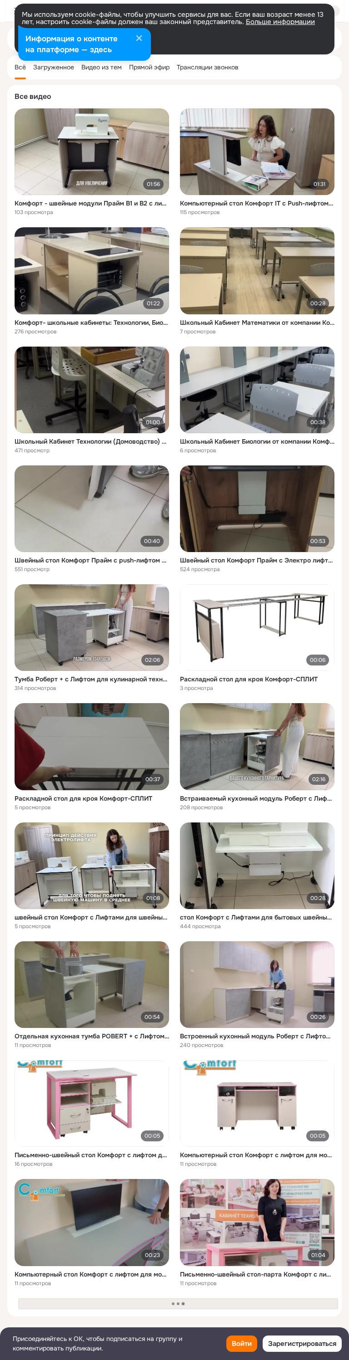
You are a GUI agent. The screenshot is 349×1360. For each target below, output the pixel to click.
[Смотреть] (92, 151)
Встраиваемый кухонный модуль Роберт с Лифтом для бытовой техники (257, 798)
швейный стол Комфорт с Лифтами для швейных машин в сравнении (92, 917)
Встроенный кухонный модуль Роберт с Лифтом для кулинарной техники (257, 1036)
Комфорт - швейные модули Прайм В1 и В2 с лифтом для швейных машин (92, 203)
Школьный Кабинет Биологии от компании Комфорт (257, 441)
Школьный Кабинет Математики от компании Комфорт (257, 322)
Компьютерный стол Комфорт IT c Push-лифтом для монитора (257, 203)
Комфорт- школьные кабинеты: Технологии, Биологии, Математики (92, 322)
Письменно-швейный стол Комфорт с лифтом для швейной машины (92, 1155)
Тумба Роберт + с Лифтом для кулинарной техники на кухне (92, 679)
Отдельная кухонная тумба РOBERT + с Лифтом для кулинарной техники (92, 1036)
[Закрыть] (139, 39)
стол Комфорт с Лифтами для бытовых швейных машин (257, 917)
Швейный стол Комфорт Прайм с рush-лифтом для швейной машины (92, 560)
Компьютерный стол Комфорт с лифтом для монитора (257, 1155)
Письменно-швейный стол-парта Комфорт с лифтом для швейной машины (257, 1274)
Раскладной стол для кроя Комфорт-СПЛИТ (249, 679)
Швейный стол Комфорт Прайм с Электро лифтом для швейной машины (257, 560)
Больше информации (280, 21)
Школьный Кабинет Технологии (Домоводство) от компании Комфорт (92, 441)
